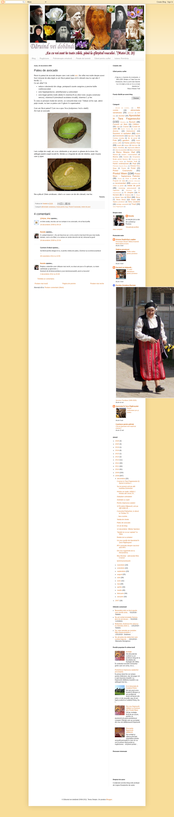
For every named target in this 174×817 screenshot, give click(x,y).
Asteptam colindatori (124, 497)
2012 (117, 463)
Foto (115, 140)
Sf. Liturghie (128, 193)
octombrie (121, 568)
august (120, 574)
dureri (138, 133)
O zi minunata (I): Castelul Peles (132, 687)
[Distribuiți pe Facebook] (66, 203)
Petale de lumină (83, 58)
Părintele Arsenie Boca (120, 166)
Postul (133, 168)
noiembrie (121, 565)
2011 (117, 466)
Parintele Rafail (118, 161)
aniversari (131, 112)
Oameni (125, 157)
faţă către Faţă (133, 136)
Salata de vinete (123, 519)
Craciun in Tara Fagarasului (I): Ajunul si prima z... (128, 482)
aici (76, 75)
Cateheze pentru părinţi (125, 424)
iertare (126, 145)
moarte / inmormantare (129, 154)
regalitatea (134, 183)
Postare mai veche (97, 284)
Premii (120, 178)
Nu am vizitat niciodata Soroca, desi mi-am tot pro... (126, 618)
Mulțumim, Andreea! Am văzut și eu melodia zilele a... (126, 625)
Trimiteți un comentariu (45, 279)
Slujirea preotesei (119, 202)
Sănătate (129, 190)
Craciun (126, 127)
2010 (117, 469)
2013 (117, 460)
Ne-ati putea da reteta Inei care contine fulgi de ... (126, 638)
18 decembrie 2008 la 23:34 (50, 240)
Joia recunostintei (121, 150)
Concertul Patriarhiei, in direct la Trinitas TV (128, 512)
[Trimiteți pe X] (64, 203)
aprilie (119, 587)
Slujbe (133, 200)
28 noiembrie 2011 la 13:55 (50, 256)
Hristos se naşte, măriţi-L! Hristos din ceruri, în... (126, 492)
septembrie (121, 571)
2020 (117, 444)
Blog (34, 58)
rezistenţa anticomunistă (127, 188)
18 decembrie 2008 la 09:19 (50, 225)
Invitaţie (129, 652)
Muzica (115, 157)
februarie (120, 593)
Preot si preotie (131, 178)
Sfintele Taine (119, 197)
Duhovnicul (131, 131)
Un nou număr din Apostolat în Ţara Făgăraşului (128, 541)
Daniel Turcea (125, 129)
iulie (119, 578)
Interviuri (134, 145)
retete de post (85, 207)
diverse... (116, 131)
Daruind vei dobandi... (124, 267)
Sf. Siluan (137, 195)
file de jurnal (132, 138)
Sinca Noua (121, 200)
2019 (117, 447)
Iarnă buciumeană (123, 561)
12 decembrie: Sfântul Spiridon (128, 529)
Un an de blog (122, 526)
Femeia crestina (118, 138)
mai (118, 584)
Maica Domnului (135, 150)
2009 (117, 473)
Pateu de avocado (123, 523)
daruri (135, 129)
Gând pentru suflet (102, 58)
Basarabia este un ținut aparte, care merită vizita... (126, 611)
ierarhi (119, 145)
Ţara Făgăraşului (118, 206)
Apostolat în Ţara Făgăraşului (127, 406)
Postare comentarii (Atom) (54, 287)
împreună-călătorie (134, 147)
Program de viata (119, 181)
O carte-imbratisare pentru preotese (132, 271)
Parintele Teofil (132, 161)
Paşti (134, 164)
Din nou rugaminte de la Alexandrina (126, 552)
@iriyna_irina (45, 218)
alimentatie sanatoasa (48, 207)
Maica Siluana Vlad (125, 152)
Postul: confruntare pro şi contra (133, 410)
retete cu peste (118, 185)
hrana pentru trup (62, 207)
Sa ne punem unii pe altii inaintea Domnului (126, 487)
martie (119, 590)
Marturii (115, 154)
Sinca (138, 197)
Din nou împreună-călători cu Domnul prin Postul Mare (133, 708)
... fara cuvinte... (122, 516)
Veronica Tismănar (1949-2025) (126, 400)
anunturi (122, 116)
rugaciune (116, 190)
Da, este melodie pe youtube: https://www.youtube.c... (125, 631)
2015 (117, 454)
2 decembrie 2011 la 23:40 (50, 274)
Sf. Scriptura (126, 195)
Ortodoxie (134, 159)
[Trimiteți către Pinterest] (69, 203)
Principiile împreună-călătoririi (130, 730)
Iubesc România (122, 58)
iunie (119, 581)
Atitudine (123, 122)
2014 (117, 457)
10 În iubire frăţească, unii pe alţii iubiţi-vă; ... (127, 507)
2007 (117, 601)
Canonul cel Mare (120, 124)
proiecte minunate (134, 181)
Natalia (43, 232)
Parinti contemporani (121, 164)
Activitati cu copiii (123, 500)
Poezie (123, 168)
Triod (133, 204)
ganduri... (126, 140)
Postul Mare (120, 173)
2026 (117, 441)
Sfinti (129, 197)
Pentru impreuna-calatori (126, 503)
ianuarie (120, 597)
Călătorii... (136, 124)
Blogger (109, 799)
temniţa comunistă (122, 204)
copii (117, 126)
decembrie (121, 479)
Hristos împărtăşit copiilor (126, 240)
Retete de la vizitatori (124, 537)
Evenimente (119, 136)
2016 (117, 450)
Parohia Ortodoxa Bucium (126, 285)
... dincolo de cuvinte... (121, 108)
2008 (117, 476)
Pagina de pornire (69, 284)
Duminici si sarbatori (122, 133)
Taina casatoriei (134, 202)
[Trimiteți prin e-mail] (58, 203)
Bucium (132, 122)
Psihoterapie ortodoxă (62, 58)
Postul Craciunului (74, 207)
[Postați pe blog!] (61, 203)
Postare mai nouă (41, 284)
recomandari (120, 183)
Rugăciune (44, 58)
